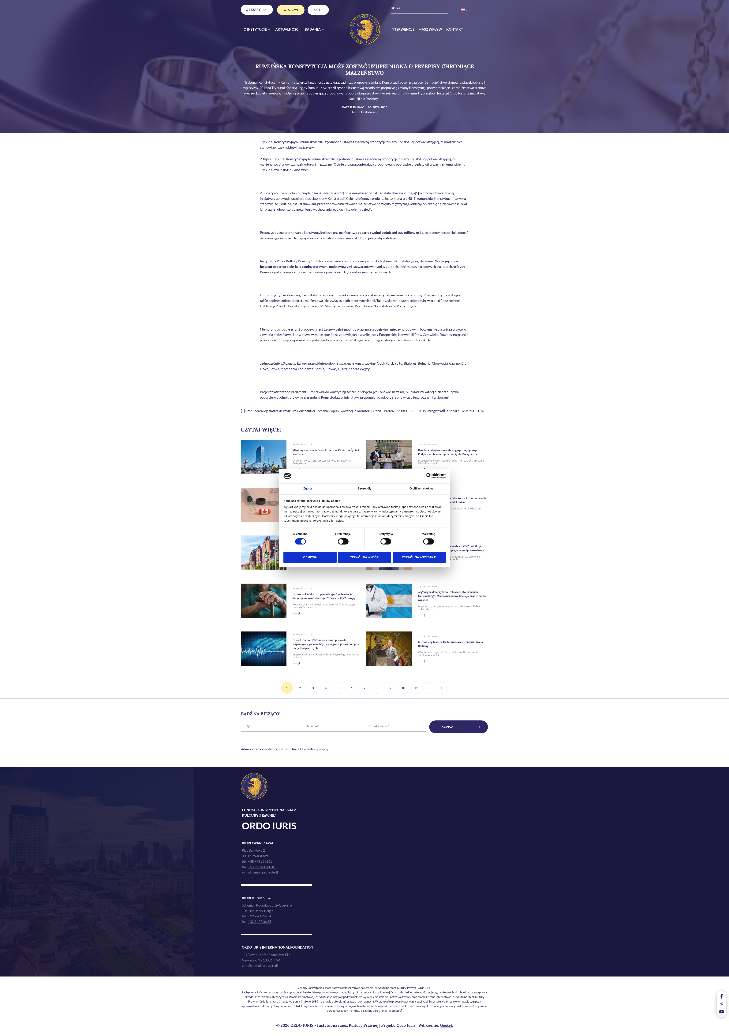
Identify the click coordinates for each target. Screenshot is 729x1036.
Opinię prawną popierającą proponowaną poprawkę (372, 164)
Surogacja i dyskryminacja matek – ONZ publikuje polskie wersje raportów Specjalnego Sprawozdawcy (451, 548)
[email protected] (391, 1010)
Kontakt (454, 29)
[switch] (343, 542)
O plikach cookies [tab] (421, 488)
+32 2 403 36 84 (259, 916)
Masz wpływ (430, 29)
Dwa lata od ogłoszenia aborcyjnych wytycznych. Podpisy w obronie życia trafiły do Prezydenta (449, 452)
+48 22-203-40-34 (261, 867)
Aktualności (287, 29)
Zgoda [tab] (307, 488)
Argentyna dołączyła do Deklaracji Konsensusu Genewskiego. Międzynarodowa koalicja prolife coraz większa (452, 596)
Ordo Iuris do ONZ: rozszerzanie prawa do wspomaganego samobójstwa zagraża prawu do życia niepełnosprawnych (326, 644)
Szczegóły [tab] (365, 488)
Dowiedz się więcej (314, 749)
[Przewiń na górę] (722, 1032)
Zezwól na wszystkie (419, 557)
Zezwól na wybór (364, 557)
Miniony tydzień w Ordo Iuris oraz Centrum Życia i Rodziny (326, 452)
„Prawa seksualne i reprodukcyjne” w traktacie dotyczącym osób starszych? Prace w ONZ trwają (324, 596)
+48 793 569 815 (260, 861)
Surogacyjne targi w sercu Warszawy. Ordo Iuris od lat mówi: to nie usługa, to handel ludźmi (453, 500)
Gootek (446, 1025)
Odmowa (310, 557)
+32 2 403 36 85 (259, 921)
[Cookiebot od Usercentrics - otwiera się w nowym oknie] (429, 476)
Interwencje (402, 29)
